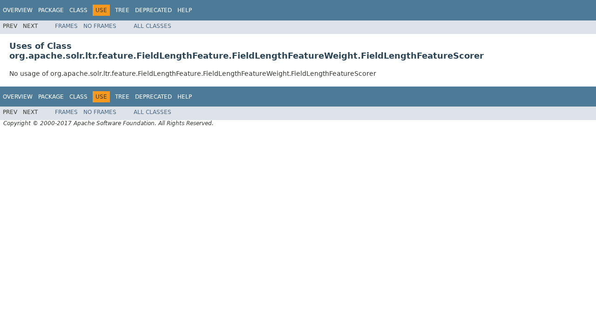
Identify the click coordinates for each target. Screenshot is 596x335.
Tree (122, 10)
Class (78, 10)
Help (184, 10)
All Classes (152, 26)
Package (51, 10)
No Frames (99, 26)
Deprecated (153, 10)
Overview (18, 10)
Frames (66, 26)
